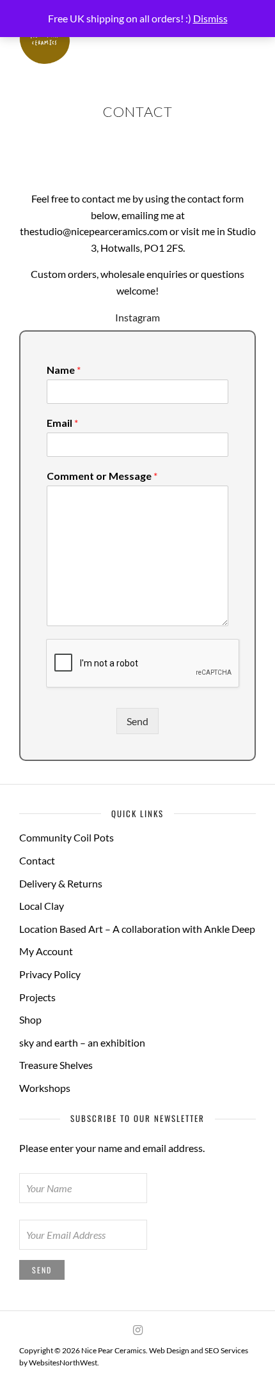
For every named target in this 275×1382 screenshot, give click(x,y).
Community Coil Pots (66, 837)
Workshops (44, 1088)
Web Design (169, 1350)
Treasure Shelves (56, 1065)
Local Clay (41, 906)
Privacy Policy (50, 974)
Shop (30, 1019)
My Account (46, 951)
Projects (37, 997)
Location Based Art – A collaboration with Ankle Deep (137, 929)
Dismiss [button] (210, 18)
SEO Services (226, 1350)
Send (137, 721)
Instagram (137, 317)
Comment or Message (102, 476)
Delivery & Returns (60, 883)
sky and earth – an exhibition (82, 1042)
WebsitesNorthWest (63, 1362)
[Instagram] (137, 1330)
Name (64, 370)
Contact (37, 860)
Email (62, 423)
